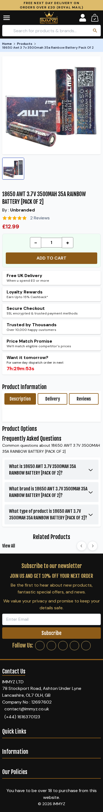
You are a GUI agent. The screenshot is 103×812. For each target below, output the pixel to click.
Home (7, 44)
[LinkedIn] (74, 645)
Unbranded (22, 210)
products (24, 44)
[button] (10, 17)
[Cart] (95, 18)
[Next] (93, 546)
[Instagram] (51, 645)
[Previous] (82, 546)
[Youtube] (86, 645)
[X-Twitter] (63, 645)
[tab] (20, 399)
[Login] (83, 18)
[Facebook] (39, 645)
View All (8, 546)
